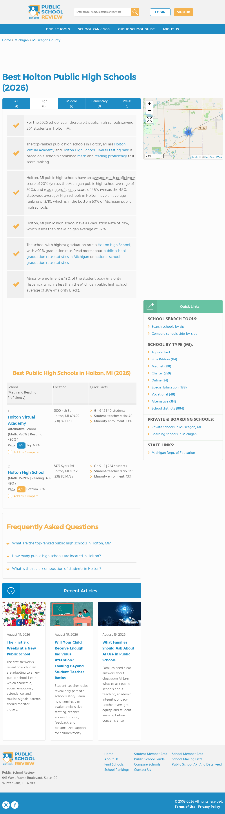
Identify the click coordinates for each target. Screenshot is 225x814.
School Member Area (187, 754)
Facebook (15, 805)
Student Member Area (150, 754)
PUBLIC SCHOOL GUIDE (136, 29)
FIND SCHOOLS (58, 29)
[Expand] (149, 120)
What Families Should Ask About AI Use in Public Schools (118, 651)
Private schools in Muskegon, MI (176, 427)
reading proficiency (111, 156)
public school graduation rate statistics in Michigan (76, 254)
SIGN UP (183, 12)
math (81, 156)
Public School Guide (149, 759)
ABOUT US (171, 29)
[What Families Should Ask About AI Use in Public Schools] (119, 615)
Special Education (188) (169, 387)
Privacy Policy (209, 807)
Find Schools (114, 764)
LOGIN (160, 12)
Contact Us (142, 770)
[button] (188, 132)
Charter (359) (161, 373)
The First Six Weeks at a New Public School (21, 648)
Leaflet (196, 157)
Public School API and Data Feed (197, 764)
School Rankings (116, 770)
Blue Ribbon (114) (164, 359)
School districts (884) (168, 408)
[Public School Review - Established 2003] (45, 12)
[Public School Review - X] (6, 805)
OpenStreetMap (213, 157)
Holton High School (79, 150)
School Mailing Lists (187, 759)
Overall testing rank (112, 150)
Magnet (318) (161, 366)
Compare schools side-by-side (174, 333)
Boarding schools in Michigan (174, 434)
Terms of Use (185, 807)
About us (111, 759)
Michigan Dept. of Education (173, 453)
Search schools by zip (168, 326)
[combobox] (99, 12)
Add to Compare (26, 452)
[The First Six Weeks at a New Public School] (23, 615)
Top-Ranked (161, 352)
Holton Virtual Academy (21, 420)
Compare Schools (147, 764)
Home (108, 754)
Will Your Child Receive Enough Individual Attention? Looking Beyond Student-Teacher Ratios (69, 660)
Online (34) (160, 380)
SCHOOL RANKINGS (94, 29)
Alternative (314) (164, 401)
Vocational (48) (163, 394)
